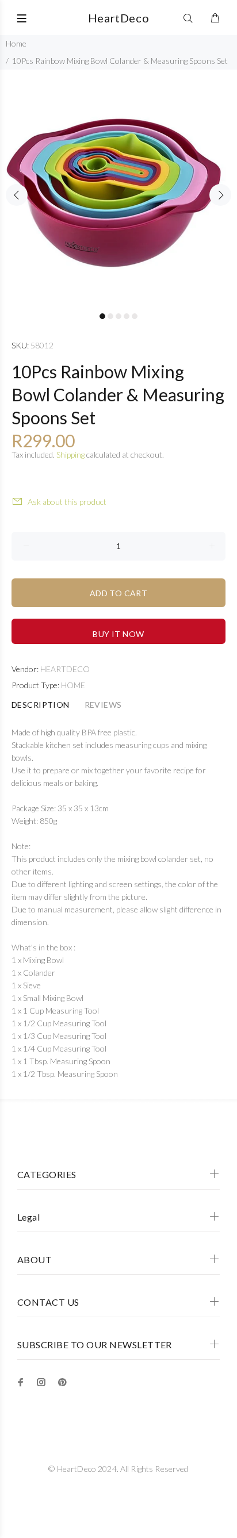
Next (220, 195)
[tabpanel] (118, 188)
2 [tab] (110, 316)
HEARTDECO (65, 669)
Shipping (70, 454)
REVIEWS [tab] (103, 704)
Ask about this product (67, 502)
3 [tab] (118, 316)
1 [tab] (102, 316)
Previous (17, 195)
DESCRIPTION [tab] (41, 704)
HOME (73, 685)
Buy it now (118, 634)
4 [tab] (126, 316)
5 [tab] (134, 316)
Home (16, 43)
